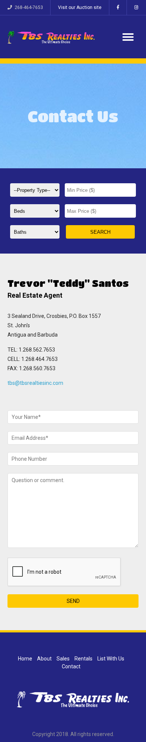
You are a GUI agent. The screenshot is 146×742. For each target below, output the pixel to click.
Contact (71, 666)
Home (25, 659)
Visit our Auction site (79, 7)
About (44, 659)
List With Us (110, 659)
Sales (63, 659)
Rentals (83, 659)
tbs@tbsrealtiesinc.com (35, 383)
